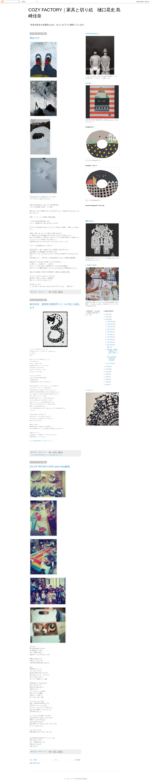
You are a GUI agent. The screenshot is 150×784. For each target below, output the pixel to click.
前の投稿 (77, 760)
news (51, 455)
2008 (107, 377)
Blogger (85, 778)
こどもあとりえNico (91, 265)
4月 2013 (110, 339)
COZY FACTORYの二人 (92, 33)
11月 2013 (110, 324)
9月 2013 (110, 329)
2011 (107, 369)
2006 (107, 379)
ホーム (56, 760)
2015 (107, 314)
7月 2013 (110, 334)
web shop (88, 83)
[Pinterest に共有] (62, 292)
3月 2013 (110, 342)
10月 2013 (110, 326)
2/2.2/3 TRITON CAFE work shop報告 (50, 466)
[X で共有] (57, 292)
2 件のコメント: (42, 291)
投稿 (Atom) (36, 763)
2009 (107, 374)
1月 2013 (110, 363)
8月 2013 (110, 332)
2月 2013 (110, 344)
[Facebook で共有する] (59, 292)
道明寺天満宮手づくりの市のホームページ (43, 440)
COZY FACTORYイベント (42, 455)
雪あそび (35, 38)
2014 (107, 317)
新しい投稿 (33, 760)
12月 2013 (110, 321)
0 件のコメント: (42, 452)
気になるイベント (58, 455)
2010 (107, 371)
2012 (107, 366)
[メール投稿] (49, 291)
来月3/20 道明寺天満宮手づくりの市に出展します (112, 352)
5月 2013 (110, 337)
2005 (107, 382)
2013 (107, 319)
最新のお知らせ (89, 221)
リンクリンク (89, 390)
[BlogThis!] (55, 292)
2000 (107, 384)
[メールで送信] (53, 292)
